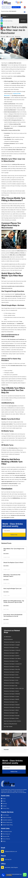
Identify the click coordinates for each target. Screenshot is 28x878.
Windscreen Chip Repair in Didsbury (11, 682)
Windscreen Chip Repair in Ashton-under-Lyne (14, 688)
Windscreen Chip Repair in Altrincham (12, 707)
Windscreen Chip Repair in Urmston (11, 696)
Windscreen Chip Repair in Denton (11, 647)
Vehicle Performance (8, 639)
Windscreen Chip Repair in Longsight (12, 644)
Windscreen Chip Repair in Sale (10, 685)
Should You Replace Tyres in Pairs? (13, 562)
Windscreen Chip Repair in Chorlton (11, 666)
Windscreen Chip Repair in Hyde (11, 712)
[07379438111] (3, 875)
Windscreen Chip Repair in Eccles (11, 680)
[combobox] (10, 21)
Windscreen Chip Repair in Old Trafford (12, 658)
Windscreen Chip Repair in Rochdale (11, 715)
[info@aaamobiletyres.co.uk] (2, 851)
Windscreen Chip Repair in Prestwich (12, 677)
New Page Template (8, 726)
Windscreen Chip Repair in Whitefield (12, 693)
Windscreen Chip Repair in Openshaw (12, 642)
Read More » (6, 553)
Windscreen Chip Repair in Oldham (11, 710)
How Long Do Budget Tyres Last (12, 588)
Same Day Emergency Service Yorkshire (12, 721)
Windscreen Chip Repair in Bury (10, 702)
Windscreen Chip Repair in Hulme (11, 661)
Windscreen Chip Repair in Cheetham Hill (12, 663)
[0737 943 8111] (2, 859)
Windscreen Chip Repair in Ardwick (11, 672)
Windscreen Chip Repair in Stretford (11, 655)
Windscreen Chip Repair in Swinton (11, 691)
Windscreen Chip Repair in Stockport (12, 704)
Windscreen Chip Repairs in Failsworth (12, 650)
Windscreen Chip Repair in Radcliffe (11, 699)
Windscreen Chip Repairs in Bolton (11, 718)
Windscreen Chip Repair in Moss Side (12, 669)
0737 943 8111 (8, 859)
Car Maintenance (7, 636)
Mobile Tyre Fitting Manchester (10, 723)
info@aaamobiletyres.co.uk (11, 851)
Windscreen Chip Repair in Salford (11, 653)
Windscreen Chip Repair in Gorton (11, 674)
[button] (24, 12)
